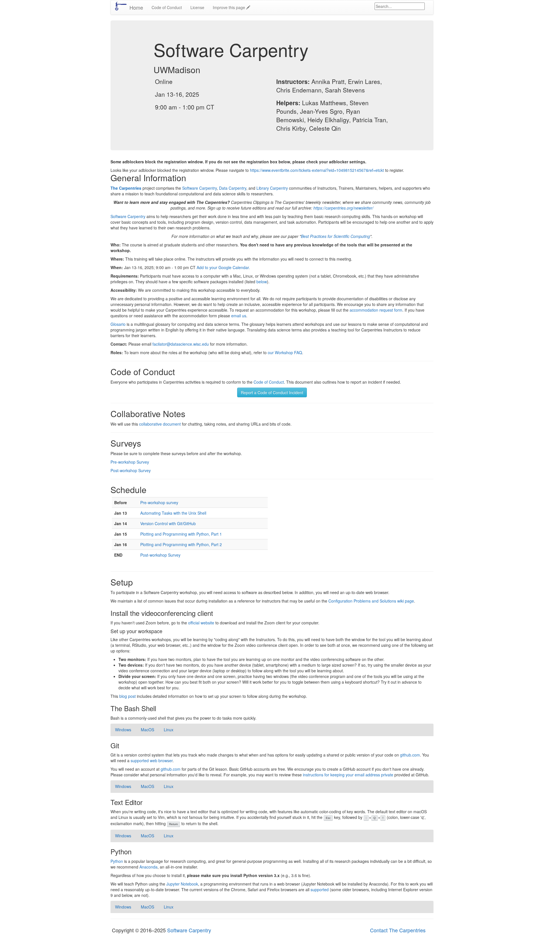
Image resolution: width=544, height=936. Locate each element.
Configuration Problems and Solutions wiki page (371, 601)
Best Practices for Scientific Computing (335, 236)
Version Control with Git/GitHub (168, 523)
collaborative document (160, 424)
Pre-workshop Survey (129, 462)
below (261, 281)
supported (320, 889)
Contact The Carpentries (398, 930)
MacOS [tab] (147, 729)
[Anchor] (204, 69)
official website (201, 623)
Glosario (118, 324)
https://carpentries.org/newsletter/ (343, 208)
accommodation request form (376, 310)
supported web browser (152, 760)
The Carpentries (125, 188)
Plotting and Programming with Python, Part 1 (181, 534)
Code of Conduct (167, 7)
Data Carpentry (232, 188)
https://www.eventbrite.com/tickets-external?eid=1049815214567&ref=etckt (317, 170)
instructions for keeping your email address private (348, 774)
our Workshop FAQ (285, 352)
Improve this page (229, 7)
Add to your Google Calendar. (223, 267)
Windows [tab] (123, 729)
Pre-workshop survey (159, 502)
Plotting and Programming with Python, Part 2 (181, 544)
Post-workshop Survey (130, 470)
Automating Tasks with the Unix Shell (173, 513)
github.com (410, 755)
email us (238, 315)
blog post (127, 696)
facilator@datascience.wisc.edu (180, 344)
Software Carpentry (199, 188)
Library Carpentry (272, 188)
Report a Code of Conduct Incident (272, 392)
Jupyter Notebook (182, 884)
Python (116, 861)
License (197, 7)
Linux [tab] (168, 729)
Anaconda (148, 867)
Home (136, 7)
